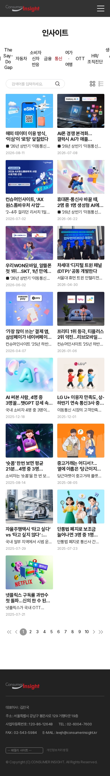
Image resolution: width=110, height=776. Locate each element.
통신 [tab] (58, 58)
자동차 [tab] (21, 58)
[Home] (22, 8)
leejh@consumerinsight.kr (76, 732)
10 (87, 632)
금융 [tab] (48, 58)
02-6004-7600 (79, 724)
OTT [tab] (80, 58)
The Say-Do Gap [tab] (8, 58)
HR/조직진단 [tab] (95, 58)
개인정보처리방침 (57, 750)
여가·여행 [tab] (69, 58)
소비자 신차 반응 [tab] (35, 58)
